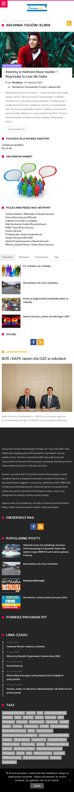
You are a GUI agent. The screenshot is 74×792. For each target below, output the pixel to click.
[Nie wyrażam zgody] (69, 780)
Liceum (6, 726)
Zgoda (37, 785)
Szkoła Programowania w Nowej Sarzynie (26, 241)
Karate (39, 717)
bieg (40, 712)
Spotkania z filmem (24, 748)
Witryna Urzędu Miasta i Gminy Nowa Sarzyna (29, 244)
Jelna (17, 717)
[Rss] (40, 342)
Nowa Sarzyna (44, 730)
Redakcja (17, 82)
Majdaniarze (31, 726)
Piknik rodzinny (11, 744)
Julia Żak (28, 717)
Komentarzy (41, 257)
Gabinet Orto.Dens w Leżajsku (21, 220)
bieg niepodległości (55, 712)
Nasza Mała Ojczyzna (14, 730)
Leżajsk (64, 721)
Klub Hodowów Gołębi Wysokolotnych (25, 224)
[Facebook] (33, 342)
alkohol (31, 712)
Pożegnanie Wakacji (57, 744)
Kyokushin (52, 721)
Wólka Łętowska (12, 757)
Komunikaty (31, 86)
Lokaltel (17, 726)
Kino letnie (8, 721)
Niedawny (24, 257)
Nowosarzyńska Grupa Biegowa (19, 735)
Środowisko (9, 762)
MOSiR (44, 726)
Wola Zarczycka (42, 753)
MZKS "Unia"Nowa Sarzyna (19, 227)
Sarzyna (7, 748)
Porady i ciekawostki (50, 86)
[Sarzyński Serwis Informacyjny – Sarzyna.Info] (37, 4)
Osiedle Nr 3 (38, 739)
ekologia (7, 717)
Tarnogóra (8, 753)
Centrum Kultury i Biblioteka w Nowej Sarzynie (29, 213)
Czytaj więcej (15, 129)
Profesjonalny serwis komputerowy (23, 234)
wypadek (59, 753)
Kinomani (22, 721)
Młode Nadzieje (59, 726)
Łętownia (55, 757)
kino (60, 717)
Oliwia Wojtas (21, 739)
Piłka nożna (28, 744)
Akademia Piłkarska (13, 712)
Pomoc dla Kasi (13, 230)
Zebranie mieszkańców (36, 757)
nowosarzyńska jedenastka (54, 735)
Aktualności (11, 65)
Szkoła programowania (49, 748)
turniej (20, 753)
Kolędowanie (36, 721)
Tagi (56, 257)
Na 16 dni (7, 148)
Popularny (7, 257)
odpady (7, 739)
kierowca (50, 717)
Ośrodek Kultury (57, 739)
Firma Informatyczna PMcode (20, 217)
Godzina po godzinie (12, 144)
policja (40, 744)
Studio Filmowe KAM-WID (19, 237)
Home (5, 20)
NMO (31, 730)
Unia (29, 753)
